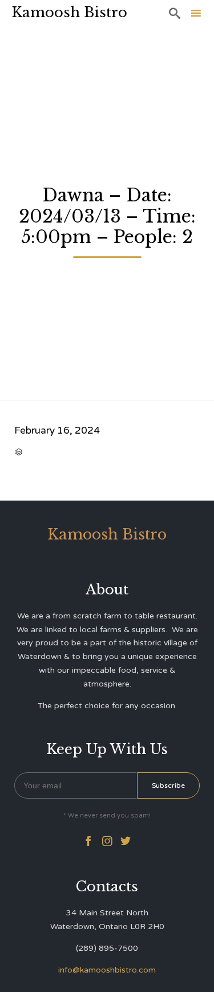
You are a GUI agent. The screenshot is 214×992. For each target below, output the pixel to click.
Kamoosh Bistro (69, 12)
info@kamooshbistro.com (107, 970)
